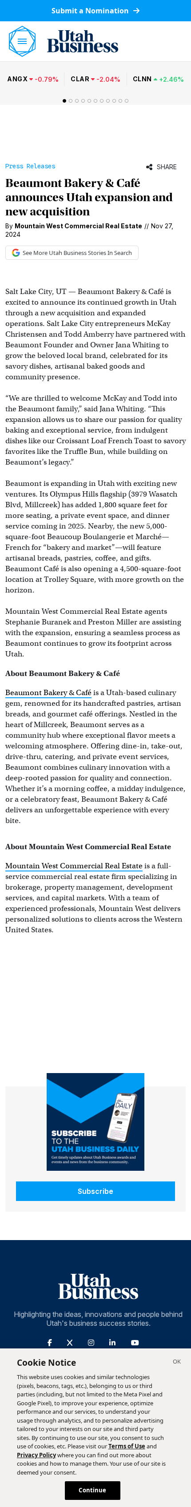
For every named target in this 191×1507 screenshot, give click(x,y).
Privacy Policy (36, 1455)
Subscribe (95, 1191)
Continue (92, 1490)
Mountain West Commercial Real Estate (74, 866)
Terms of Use (126, 1446)
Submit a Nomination (91, 11)
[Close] (177, 1362)
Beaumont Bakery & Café (48, 692)
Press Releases (30, 166)
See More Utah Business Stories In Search (77, 253)
